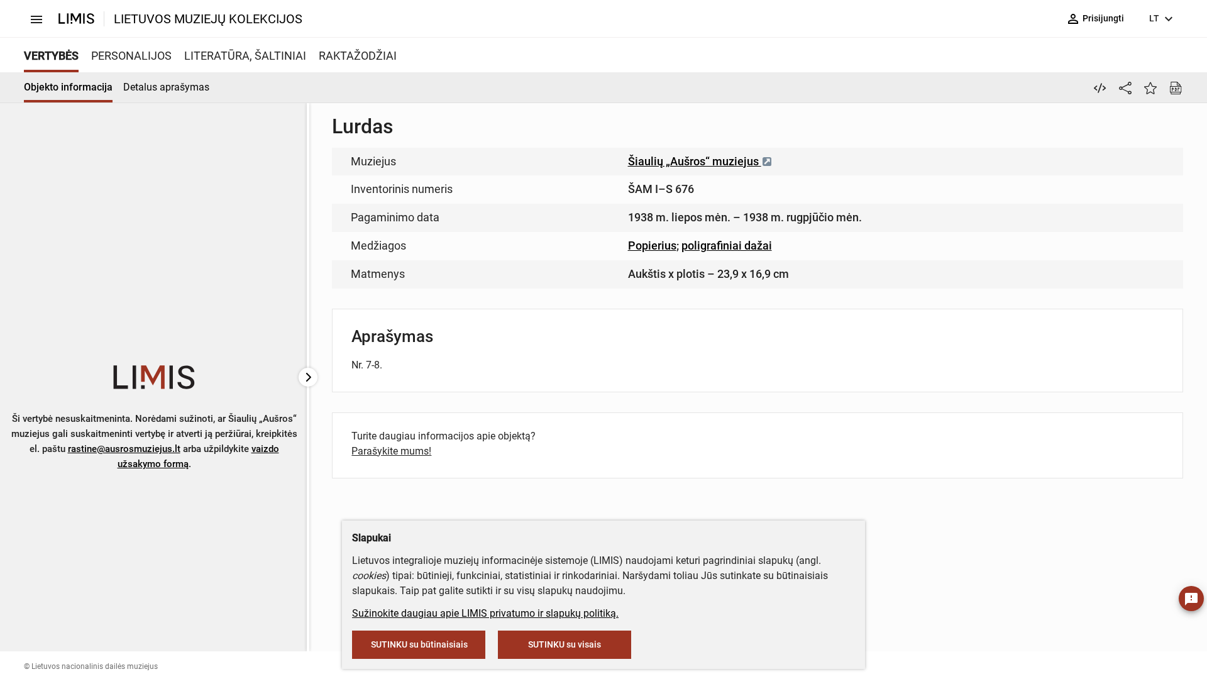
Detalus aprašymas (166, 87)
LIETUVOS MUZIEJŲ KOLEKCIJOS (208, 18)
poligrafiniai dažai (726, 245)
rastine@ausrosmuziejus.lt (124, 449)
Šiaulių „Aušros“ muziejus (694, 161)
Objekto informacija (68, 87)
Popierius (652, 245)
